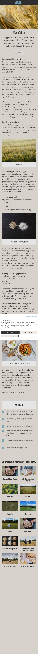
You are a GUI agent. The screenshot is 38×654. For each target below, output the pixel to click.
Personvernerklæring (31, 316)
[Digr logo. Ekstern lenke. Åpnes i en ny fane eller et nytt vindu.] (2, 318)
